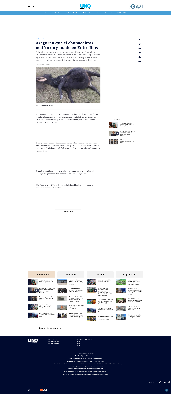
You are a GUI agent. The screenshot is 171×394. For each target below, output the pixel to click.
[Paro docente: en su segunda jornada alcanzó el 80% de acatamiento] (129, 300)
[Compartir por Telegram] (139, 53)
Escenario (100, 13)
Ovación (79, 13)
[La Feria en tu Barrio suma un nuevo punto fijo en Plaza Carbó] (129, 308)
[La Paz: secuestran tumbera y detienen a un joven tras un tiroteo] (70, 290)
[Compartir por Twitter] (139, 44)
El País (85, 13)
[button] (29, 6)
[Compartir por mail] (139, 61)
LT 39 (119, 13)
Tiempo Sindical (111, 13)
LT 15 (124, 13)
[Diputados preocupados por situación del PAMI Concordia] (129, 317)
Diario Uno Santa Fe (53, 343)
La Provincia (63, 13)
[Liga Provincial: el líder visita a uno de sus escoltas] (41, 307)
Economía (92, 13)
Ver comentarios (68, 211)
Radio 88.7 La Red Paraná (84, 339)
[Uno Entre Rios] (85, 6)
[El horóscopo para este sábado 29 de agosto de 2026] (122, 141)
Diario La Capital (51, 339)
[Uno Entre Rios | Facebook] (160, 382)
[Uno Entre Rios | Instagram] (169, 382)
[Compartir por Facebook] (139, 39)
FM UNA (79, 345)
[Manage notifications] (166, 390)
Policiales (71, 13)
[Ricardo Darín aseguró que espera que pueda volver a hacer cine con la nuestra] (122, 133)
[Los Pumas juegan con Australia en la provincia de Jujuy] (41, 315)
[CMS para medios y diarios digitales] (32, 390)
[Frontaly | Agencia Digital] (42, 390)
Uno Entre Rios (40, 38)
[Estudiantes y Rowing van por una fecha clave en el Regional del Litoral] (100, 318)
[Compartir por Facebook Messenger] (139, 57)
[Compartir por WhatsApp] (139, 48)
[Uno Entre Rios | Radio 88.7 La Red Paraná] (135, 6)
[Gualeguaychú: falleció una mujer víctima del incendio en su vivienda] (70, 307)
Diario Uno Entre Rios (53, 341)
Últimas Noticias (51, 13)
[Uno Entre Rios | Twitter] (165, 382)
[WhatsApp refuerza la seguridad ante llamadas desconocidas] (122, 125)
